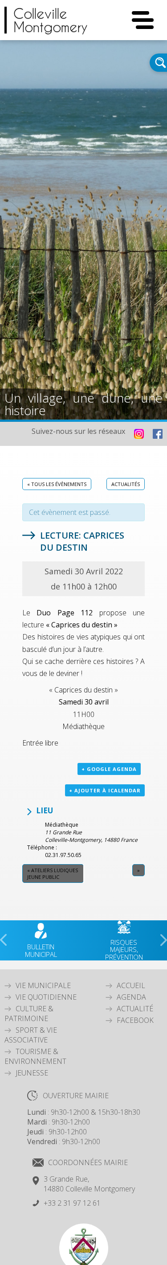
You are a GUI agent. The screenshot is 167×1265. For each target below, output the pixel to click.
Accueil (131, 985)
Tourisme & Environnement (35, 1056)
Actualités (125, 484)
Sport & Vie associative (30, 1035)
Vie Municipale (43, 985)
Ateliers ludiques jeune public (52, 873)
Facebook (135, 1020)
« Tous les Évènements (56, 484)
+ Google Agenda (109, 769)
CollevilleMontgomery (50, 20)
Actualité (135, 1009)
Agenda (131, 997)
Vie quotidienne (46, 997)
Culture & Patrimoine (28, 1013)
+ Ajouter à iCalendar (105, 790)
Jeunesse (32, 1073)
